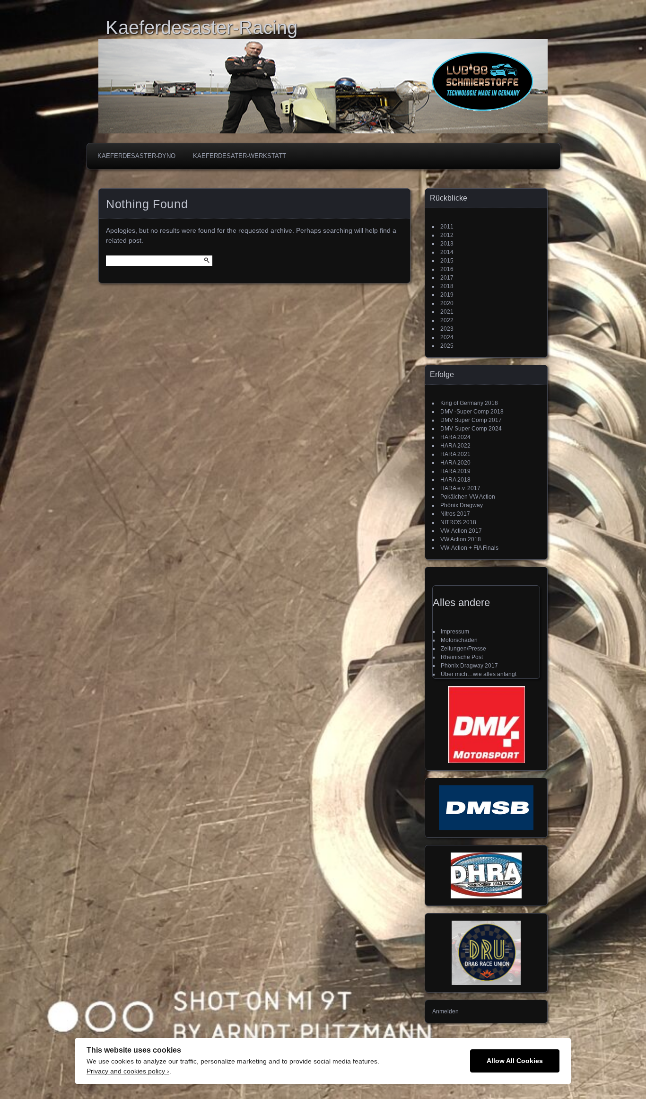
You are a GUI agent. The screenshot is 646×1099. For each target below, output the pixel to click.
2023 (447, 328)
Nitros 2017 (455, 513)
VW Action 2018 (460, 539)
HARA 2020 (455, 462)
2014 (447, 252)
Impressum (455, 631)
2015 (447, 260)
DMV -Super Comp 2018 (472, 411)
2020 (447, 303)
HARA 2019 (455, 471)
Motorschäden (459, 640)
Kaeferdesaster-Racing (201, 27)
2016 (447, 269)
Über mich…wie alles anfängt (478, 674)
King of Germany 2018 (469, 403)
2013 (447, 243)
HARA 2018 (455, 479)
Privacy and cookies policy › (128, 1071)
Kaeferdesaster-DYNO (136, 155)
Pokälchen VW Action (467, 496)
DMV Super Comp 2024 (471, 428)
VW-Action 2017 (461, 531)
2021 (447, 311)
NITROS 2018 (458, 522)
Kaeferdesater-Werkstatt (239, 155)
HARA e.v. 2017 (460, 488)
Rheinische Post (462, 657)
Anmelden (445, 1011)
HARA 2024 (455, 437)
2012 (447, 235)
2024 (447, 337)
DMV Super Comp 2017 (471, 420)
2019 (447, 294)
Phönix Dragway (461, 505)
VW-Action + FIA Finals (469, 548)
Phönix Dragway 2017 (469, 665)
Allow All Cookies (515, 1060)
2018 (447, 286)
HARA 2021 (455, 454)
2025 (447, 346)
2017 (447, 277)
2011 (447, 226)
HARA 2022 (455, 445)
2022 (447, 320)
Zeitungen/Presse (463, 648)
